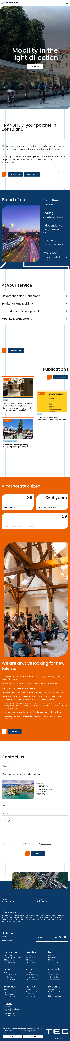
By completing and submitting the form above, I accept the (27, 844)
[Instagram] (60, 937)
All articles (61, 377)
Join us (40, 901)
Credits (4, 937)
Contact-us (35, 66)
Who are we (15, 174)
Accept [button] (12, 1037)
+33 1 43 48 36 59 (32, 979)
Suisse (6, 400)
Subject (6, 766)
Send (38, 854)
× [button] (41, 1028)
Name (5, 813)
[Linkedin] (55, 937)
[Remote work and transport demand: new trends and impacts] (52, 406)
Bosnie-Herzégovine (10, 441)
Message (6, 820)
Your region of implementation (16, 774)
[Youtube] (65, 937)
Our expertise (16, 350)
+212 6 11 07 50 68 (9, 1015)
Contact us (8, 901)
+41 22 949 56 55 (31, 962)
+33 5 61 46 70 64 (9, 996)
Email (5, 805)
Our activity (32, 174)
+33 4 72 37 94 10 (9, 979)
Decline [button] (33, 1037)
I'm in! (14, 731)
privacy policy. (46, 844)
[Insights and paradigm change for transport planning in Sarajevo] (18, 433)
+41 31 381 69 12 (53, 962)
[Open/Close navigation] (67, 2)
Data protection (7, 940)
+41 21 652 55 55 (9, 962)
